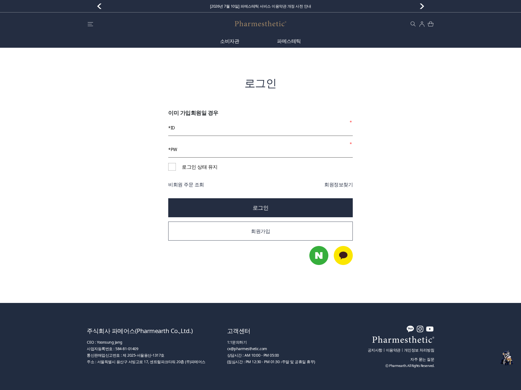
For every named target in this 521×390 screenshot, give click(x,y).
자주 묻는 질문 (422, 359)
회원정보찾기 (338, 184)
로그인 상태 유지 (200, 167)
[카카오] (343, 255)
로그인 (261, 207)
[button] (422, 6)
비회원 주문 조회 (186, 184)
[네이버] (318, 255)
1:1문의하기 (237, 342)
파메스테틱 (289, 41)
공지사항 (375, 350)
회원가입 (260, 231)
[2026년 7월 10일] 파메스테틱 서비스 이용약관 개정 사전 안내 (260, 6)
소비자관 (229, 41)
